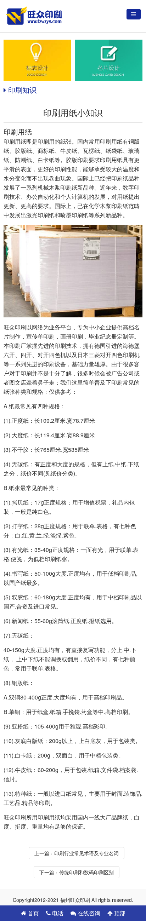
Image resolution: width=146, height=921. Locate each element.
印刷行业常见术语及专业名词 (86, 853)
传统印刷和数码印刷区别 (86, 872)
